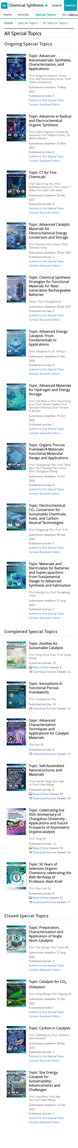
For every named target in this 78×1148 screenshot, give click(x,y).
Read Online (40, 667)
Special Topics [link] (28, 23)
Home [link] (8, 23)
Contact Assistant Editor (44, 104)
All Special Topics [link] (55, 23)
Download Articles (44, 672)
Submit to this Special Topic (46, 100)
